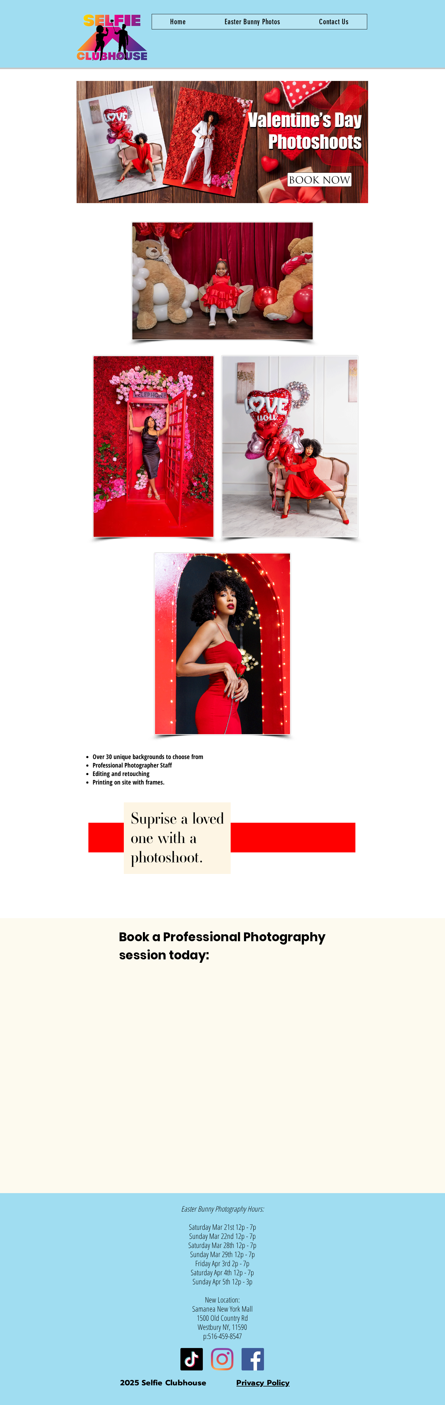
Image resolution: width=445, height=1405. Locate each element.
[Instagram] (222, 1359)
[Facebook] (253, 1359)
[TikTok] (191, 1359)
